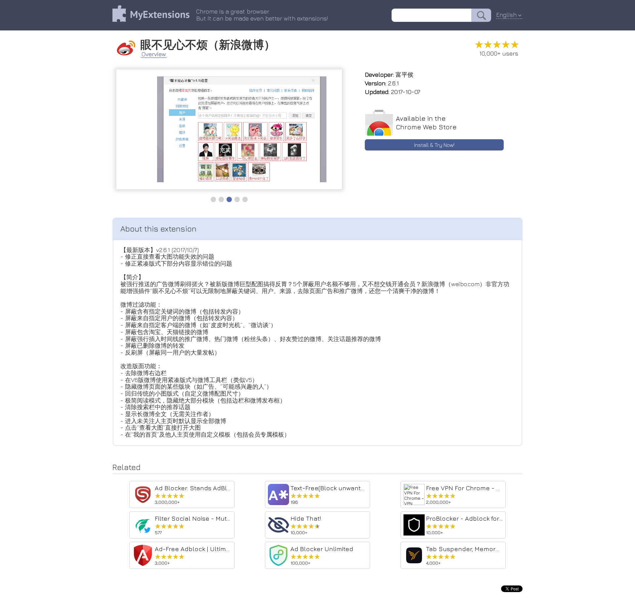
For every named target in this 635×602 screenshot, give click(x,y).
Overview (154, 54)
